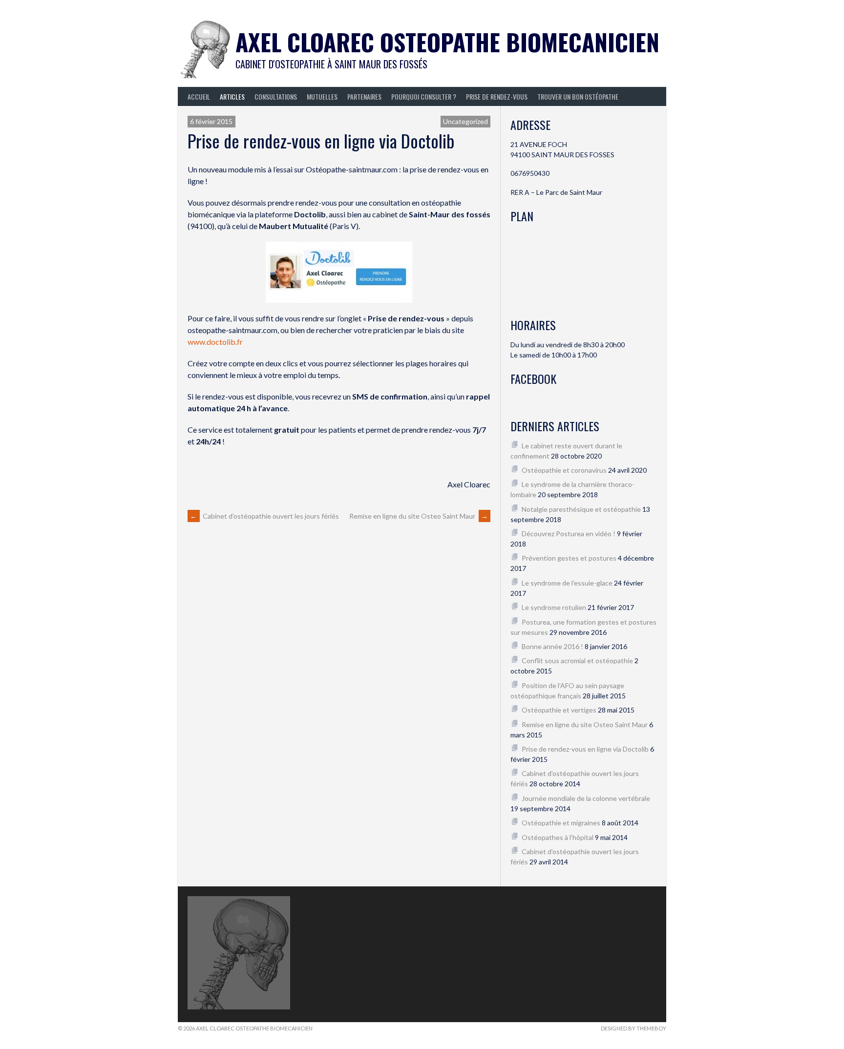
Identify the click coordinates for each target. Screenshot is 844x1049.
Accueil (199, 96)
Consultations (275, 96)
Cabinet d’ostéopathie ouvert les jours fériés (264, 516)
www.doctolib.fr (215, 341)
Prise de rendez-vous (497, 96)
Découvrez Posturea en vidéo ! (568, 533)
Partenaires (364, 96)
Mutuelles (322, 96)
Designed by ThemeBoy (633, 1028)
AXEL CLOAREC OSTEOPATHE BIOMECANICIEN (447, 41)
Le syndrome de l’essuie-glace (567, 583)
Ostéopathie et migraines (561, 822)
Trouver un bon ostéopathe (577, 96)
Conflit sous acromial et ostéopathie (577, 660)
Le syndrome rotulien (554, 607)
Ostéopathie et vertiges (559, 710)
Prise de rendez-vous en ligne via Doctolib (585, 749)
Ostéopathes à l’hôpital (557, 837)
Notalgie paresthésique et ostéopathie (581, 509)
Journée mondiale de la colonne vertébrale (586, 798)
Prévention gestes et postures (569, 558)
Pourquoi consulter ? (423, 96)
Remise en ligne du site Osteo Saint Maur (418, 516)
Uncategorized (465, 121)
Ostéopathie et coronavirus (564, 470)
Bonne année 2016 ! (552, 646)
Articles (232, 96)
